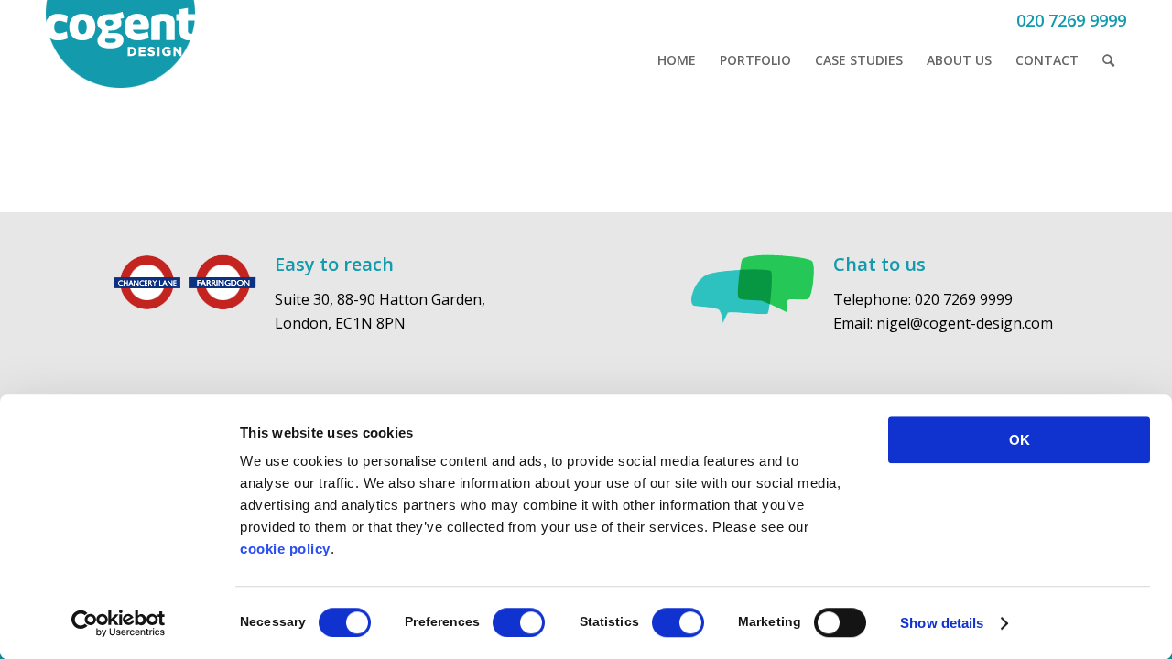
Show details (941, 623)
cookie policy (285, 548)
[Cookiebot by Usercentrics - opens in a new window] (118, 623)
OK (1019, 440)
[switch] (519, 622)
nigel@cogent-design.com (964, 323)
